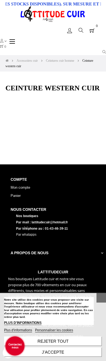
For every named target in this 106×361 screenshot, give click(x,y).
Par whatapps (26, 234)
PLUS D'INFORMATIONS (23, 323)
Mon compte (20, 187)
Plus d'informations (18, 330)
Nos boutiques (27, 216)
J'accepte (53, 352)
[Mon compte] (69, 30)
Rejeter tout (53, 341)
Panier (16, 196)
